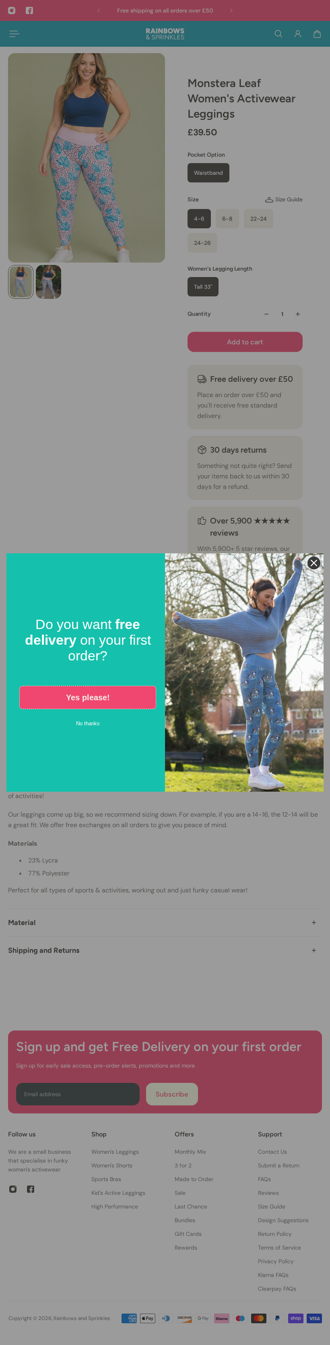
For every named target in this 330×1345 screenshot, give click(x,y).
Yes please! (88, 697)
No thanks (88, 723)
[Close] (314, 563)
